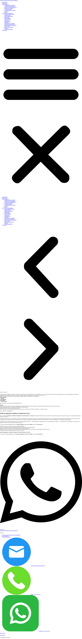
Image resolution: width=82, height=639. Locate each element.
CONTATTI (4, 30)
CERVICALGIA (7, 15)
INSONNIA (6, 22)
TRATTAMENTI (5, 4)
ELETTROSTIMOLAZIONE (9, 10)
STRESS (6, 28)
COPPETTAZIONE (8, 9)
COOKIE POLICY (2, 635)
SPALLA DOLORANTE (9, 27)
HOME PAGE (4, 2)
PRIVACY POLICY (2, 633)
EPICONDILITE (7, 18)
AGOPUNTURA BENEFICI (7, 13)
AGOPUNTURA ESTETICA (9, 6)
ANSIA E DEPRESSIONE (9, 14)
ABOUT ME (4, 3)
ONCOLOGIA (7, 26)
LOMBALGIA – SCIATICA (9, 23)
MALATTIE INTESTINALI (9, 24)
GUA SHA (6, 11)
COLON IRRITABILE (8, 16)
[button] (41, 114)
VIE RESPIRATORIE (8, 29)
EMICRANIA (7, 17)
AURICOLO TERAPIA (8, 8)
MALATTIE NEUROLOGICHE (10, 25)
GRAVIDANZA (7, 21)
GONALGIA (6, 20)
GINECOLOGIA (7, 19)
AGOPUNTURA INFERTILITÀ (10, 7)
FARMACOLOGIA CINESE (9, 5)
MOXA (5, 12)
